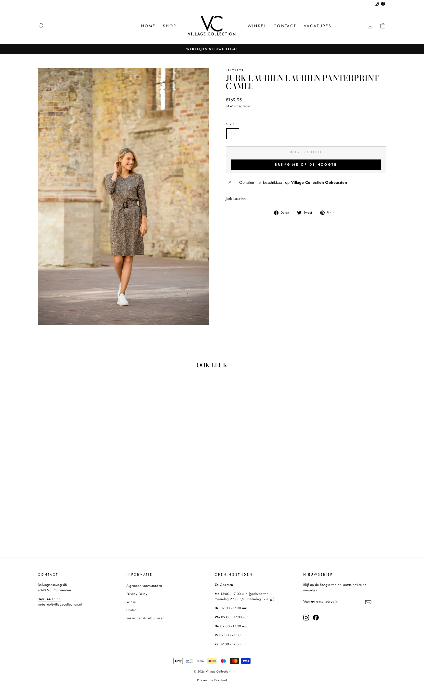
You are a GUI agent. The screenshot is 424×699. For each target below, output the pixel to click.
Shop (169, 26)
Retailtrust (220, 680)
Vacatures (318, 26)
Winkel (257, 26)
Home (148, 26)
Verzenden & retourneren (145, 618)
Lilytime (235, 70)
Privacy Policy (136, 593)
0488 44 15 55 (49, 598)
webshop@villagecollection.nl (60, 604)
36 (232, 133)
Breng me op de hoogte (306, 164)
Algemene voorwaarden (144, 585)
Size (230, 123)
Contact (285, 26)
